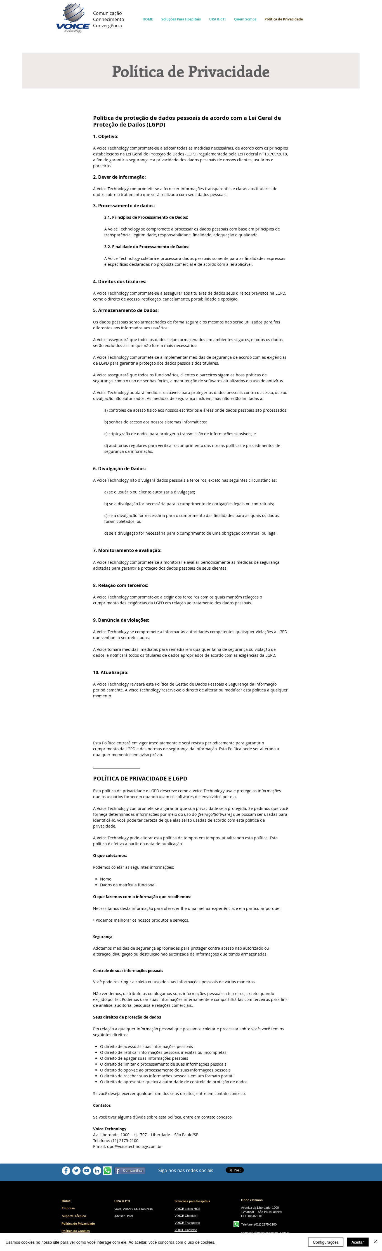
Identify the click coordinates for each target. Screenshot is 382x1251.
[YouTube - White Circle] (86, 1170)
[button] (181, 19)
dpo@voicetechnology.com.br (134, 1146)
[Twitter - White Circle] (76, 1170)
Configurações (326, 1242)
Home (66, 1201)
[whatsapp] (107, 1170)
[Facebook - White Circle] (66, 1170)
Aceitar (358, 1242)
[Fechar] (375, 1242)
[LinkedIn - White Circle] (97, 1170)
